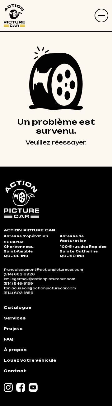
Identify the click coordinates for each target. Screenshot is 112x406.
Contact (15, 370)
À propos (15, 349)
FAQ (8, 339)
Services (15, 318)
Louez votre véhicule (30, 360)
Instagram (8, 387)
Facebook (21, 387)
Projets (13, 328)
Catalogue (17, 307)
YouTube (33, 387)
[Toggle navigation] (101, 15)
